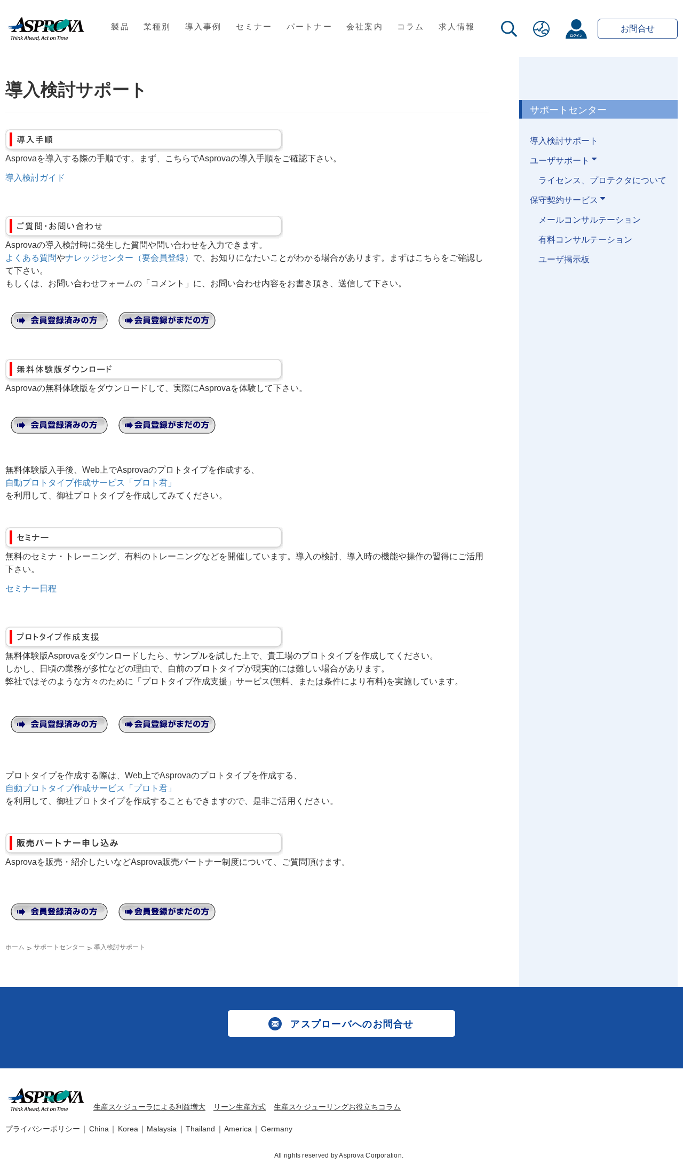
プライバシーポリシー (42, 1128)
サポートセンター (59, 947)
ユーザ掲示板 (564, 259)
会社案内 (364, 26)
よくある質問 (31, 257)
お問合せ (638, 28)
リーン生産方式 (239, 1107)
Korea (128, 1128)
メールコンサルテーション (589, 219)
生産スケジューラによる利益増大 (149, 1107)
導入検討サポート (564, 140)
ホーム (15, 947)
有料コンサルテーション (585, 239)
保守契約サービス (565, 200)
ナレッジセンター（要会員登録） (129, 257)
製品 (120, 26)
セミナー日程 (31, 588)
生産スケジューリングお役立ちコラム (337, 1107)
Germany (276, 1128)
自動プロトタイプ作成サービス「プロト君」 (90, 482)
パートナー (309, 26)
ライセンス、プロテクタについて (602, 180)
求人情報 (457, 26)
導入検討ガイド (35, 177)
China (99, 1128)
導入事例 (203, 26)
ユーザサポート (561, 160)
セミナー (254, 26)
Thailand (200, 1128)
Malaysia (162, 1128)
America (238, 1128)
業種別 (157, 26)
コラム (411, 26)
